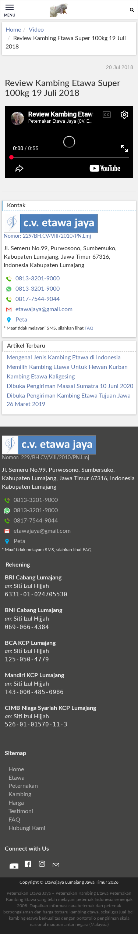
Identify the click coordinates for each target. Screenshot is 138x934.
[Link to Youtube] (14, 866)
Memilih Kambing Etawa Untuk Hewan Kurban (67, 367)
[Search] (132, 10)
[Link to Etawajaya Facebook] (28, 865)
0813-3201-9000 (37, 278)
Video (36, 30)
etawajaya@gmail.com (43, 309)
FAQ (89, 328)
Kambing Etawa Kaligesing (41, 377)
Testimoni (20, 811)
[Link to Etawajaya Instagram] (42, 865)
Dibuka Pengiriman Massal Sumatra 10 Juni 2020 (70, 386)
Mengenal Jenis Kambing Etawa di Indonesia (64, 357)
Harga (16, 803)
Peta (20, 320)
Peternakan (23, 786)
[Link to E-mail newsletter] (56, 866)
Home (13, 30)
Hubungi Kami (26, 828)
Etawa (16, 778)
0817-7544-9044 (37, 299)
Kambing (19, 794)
